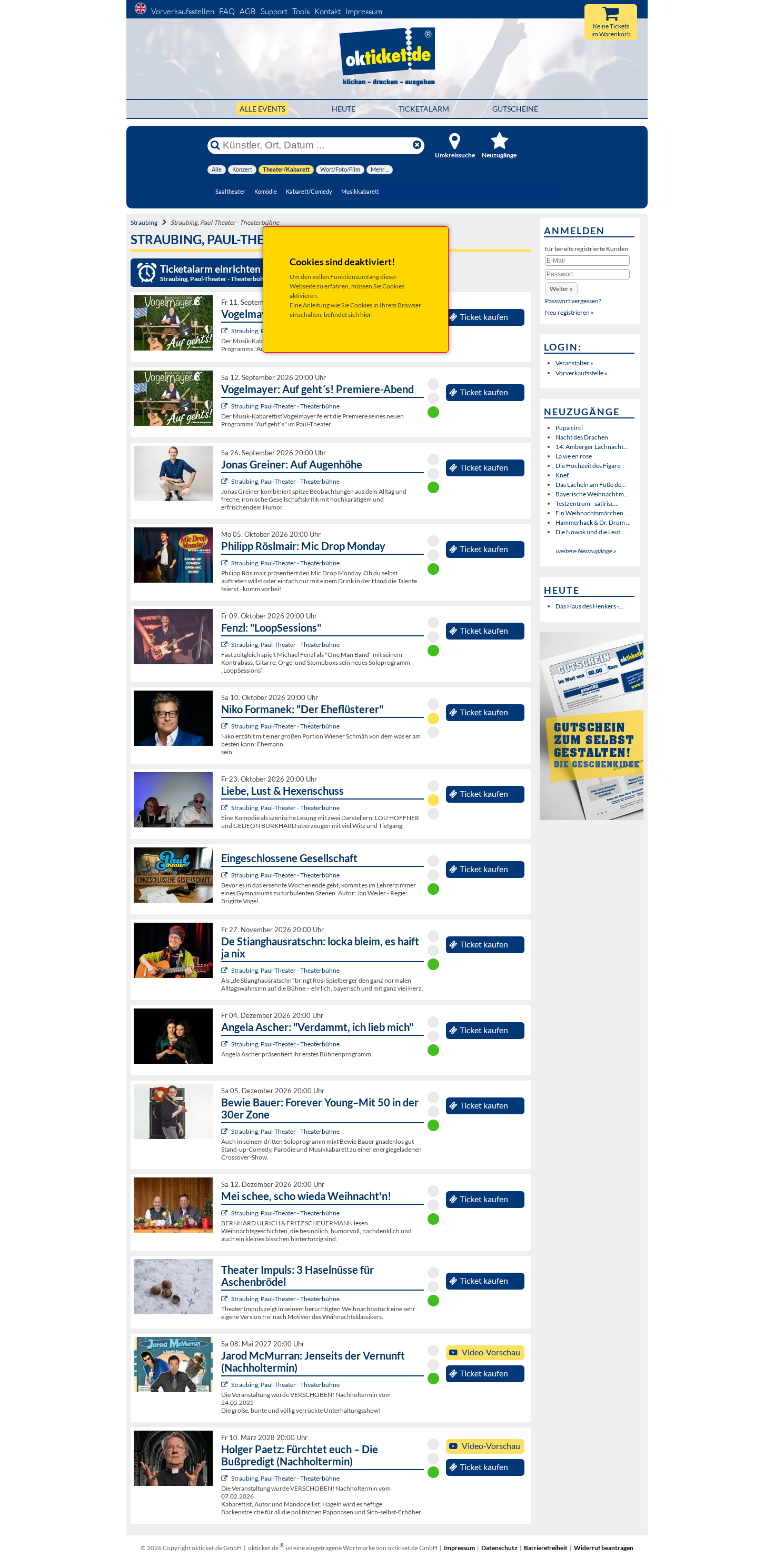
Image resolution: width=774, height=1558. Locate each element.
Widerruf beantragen (603, 1548)
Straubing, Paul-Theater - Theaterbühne (285, 406)
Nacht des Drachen (581, 437)
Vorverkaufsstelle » (581, 373)
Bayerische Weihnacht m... (592, 494)
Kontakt (327, 11)
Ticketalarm (424, 108)
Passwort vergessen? (573, 301)
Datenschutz (499, 1548)
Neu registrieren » (569, 312)
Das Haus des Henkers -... (589, 606)
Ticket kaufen (484, 317)
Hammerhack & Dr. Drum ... (593, 522)
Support (274, 11)
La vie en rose (573, 456)
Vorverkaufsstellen (182, 11)
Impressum (363, 11)
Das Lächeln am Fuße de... (590, 484)
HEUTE (343, 108)
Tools (301, 11)
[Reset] (417, 145)
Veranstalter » (574, 363)
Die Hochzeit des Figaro (588, 466)
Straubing (144, 222)
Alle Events (262, 108)
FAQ (227, 11)
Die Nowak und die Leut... (590, 532)
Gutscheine (515, 108)
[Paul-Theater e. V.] (225, 331)
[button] (561, 288)
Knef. (562, 475)
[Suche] (215, 145)
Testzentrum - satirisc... (587, 503)
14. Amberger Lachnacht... (591, 447)
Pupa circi (569, 428)
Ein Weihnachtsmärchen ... (592, 513)
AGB (248, 11)
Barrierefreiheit (546, 1548)
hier (365, 314)
